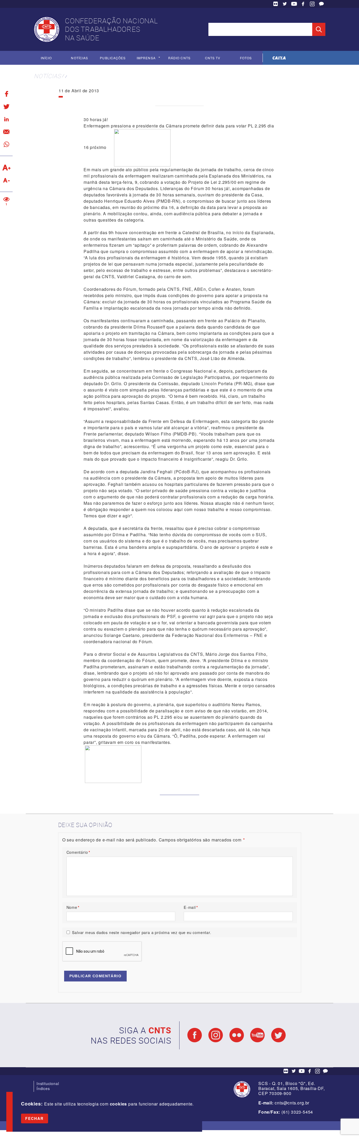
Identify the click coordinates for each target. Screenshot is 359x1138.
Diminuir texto (6, 180)
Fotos (246, 58)
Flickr (276, 4)
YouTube (294, 4)
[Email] (6, 131)
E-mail (191, 907)
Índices (43, 1088)
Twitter (285, 4)
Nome (73, 907)
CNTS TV (212, 58)
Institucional (48, 1083)
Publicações (113, 58)
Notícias (79, 58)
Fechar (34, 1118)
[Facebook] (6, 94)
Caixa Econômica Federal (279, 58)
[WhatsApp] (6, 144)
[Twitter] (6, 106)
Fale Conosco (321, 4)
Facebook (303, 4)
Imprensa (146, 58)
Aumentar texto (6, 167)
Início (46, 58)
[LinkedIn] (6, 119)
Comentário (78, 852)
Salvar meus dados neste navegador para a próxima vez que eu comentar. (141, 932)
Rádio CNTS (179, 58)
